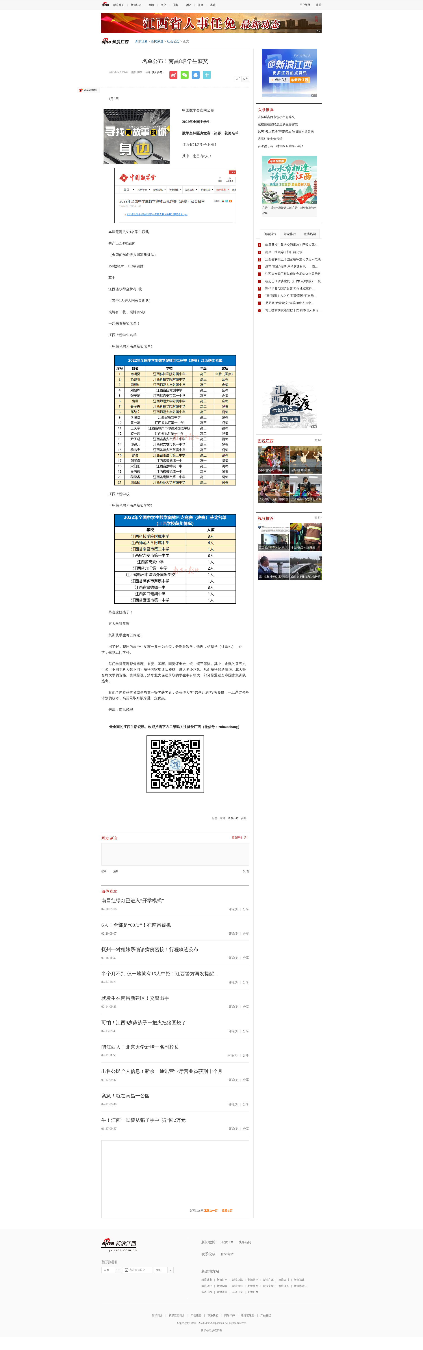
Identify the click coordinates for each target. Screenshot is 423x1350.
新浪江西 (136, 4)
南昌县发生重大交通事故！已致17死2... (292, 244)
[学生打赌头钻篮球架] (306, 524)
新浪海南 (222, 1292)
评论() (234, 909)
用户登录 (305, 4)
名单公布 (233, 818)
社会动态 (173, 41)
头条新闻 (245, 1242)
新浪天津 (253, 1279)
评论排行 (290, 234)
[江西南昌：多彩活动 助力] (306, 476)
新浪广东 (268, 1279)
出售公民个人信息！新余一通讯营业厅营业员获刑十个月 (162, 1071)
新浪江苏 (283, 1285)
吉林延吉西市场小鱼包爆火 (276, 117)
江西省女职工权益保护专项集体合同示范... (294, 274)
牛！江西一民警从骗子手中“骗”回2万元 (143, 1120)
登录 (104, 871)
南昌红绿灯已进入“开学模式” (132, 900)
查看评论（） (240, 837)
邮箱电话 (227, 1254)
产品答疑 (265, 1315)
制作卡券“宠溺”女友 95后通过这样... (290, 288)
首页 (106, 1270)
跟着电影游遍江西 (281, 207)
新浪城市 (206, 1279)
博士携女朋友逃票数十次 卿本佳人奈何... (293, 310)
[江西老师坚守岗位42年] (274, 524)
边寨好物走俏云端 (270, 139)
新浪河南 (222, 1279)
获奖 (243, 818)
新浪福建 (299, 1279)
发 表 (246, 871)
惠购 (212, 4)
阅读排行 (270, 234)
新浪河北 (237, 1285)
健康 (200, 4)
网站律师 (229, 1315)
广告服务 (196, 1315)
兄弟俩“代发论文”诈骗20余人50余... (289, 303)
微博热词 (310, 234)
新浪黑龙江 (300, 1285)
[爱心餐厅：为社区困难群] (274, 476)
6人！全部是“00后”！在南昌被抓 (136, 925)
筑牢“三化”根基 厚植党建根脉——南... (291, 266)
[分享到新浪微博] (174, 75)
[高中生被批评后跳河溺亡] (274, 553)
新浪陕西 (253, 1285)
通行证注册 (247, 1315)
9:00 (158, 1270)
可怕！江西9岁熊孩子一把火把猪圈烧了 (143, 1022)
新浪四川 (283, 1279)
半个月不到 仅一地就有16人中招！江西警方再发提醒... (159, 973)
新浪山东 (237, 1292)
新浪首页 (118, 4)
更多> (318, 440)
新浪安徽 (268, 1285)
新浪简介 (157, 1315)
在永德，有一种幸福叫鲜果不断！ (281, 146)
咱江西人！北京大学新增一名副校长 (140, 1047)
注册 (318, 4)
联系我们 (213, 1315)
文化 (163, 4)
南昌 (222, 818)
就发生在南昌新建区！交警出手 (135, 998)
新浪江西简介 (177, 1315)
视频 (175, 4)
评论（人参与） (155, 72)
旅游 (188, 4)
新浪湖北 (206, 1285)
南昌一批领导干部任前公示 (283, 252)
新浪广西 (253, 1292)
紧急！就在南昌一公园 (125, 1095)
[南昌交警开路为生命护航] (306, 553)
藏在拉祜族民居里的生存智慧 (278, 124)
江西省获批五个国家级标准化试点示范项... (294, 259)
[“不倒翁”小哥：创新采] (274, 447)
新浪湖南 (222, 1285)
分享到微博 (90, 90)
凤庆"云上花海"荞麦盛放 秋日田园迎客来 (286, 131)
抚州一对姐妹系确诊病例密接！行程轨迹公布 (149, 949)
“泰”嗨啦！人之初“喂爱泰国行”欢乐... (290, 295)
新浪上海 (237, 1279)
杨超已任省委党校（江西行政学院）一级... (294, 281)
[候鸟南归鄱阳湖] (306, 447)
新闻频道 (157, 41)
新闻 (151, 4)
